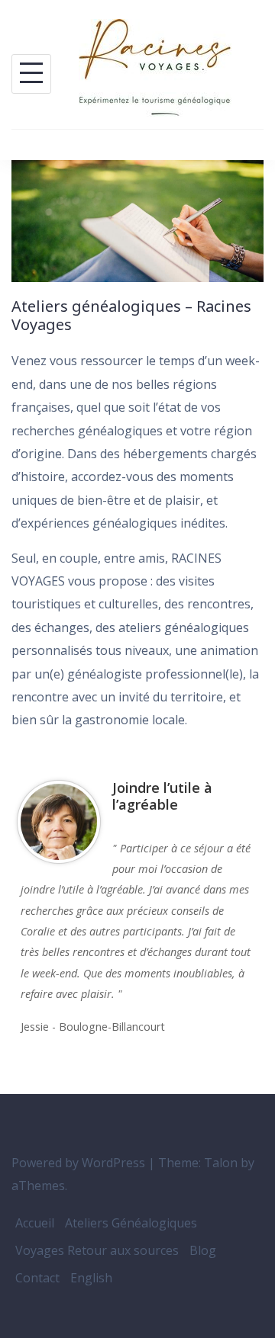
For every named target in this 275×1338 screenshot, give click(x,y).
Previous (235, 1057)
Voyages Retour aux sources (97, 1250)
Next (249, 1057)
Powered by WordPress (78, 1162)
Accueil (34, 1222)
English (91, 1277)
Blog (202, 1250)
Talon (221, 1162)
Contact (37, 1277)
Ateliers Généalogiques (131, 1222)
